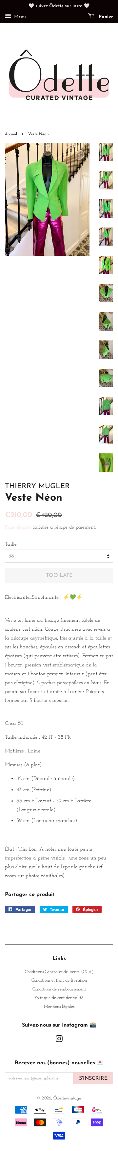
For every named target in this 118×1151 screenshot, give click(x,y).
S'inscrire (93, 1078)
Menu (19, 16)
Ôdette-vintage (67, 1098)
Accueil (11, 134)
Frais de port (18, 527)
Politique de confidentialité (59, 998)
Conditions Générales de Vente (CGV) (59, 972)
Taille (11, 544)
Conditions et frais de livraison (59, 980)
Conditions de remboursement (59, 989)
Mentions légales (59, 1007)
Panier (105, 16)
